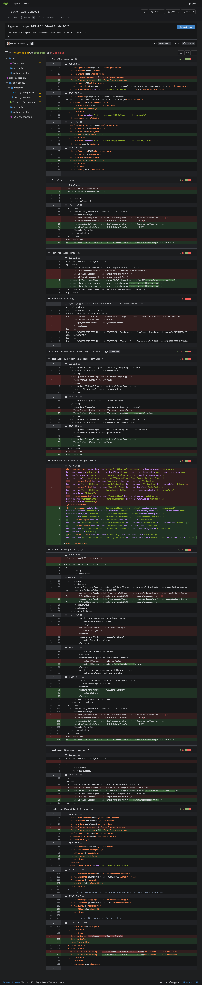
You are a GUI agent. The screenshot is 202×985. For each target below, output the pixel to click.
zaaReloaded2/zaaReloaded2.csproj (71, 809)
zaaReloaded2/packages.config (68, 750)
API (197, 982)
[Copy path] (76, 59)
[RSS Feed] (144, 11)
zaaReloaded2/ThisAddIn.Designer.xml (72, 461)
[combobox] (181, 52)
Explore (16, 3)
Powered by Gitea (11, 982)
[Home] (5, 3)
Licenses (187, 982)
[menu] (194, 52)
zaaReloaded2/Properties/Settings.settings (76, 359)
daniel (14, 11)
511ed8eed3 (165, 43)
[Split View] (187, 52)
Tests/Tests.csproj (62, 59)
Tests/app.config (61, 180)
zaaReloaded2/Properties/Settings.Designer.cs (78, 351)
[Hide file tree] (6, 52)
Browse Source (186, 27)
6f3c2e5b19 (188, 43)
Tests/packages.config (64, 253)
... (8, 36)
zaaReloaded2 (30, 11)
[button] (155, 11)
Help (26, 3)
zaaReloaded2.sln (61, 299)
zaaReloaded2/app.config (65, 549)
